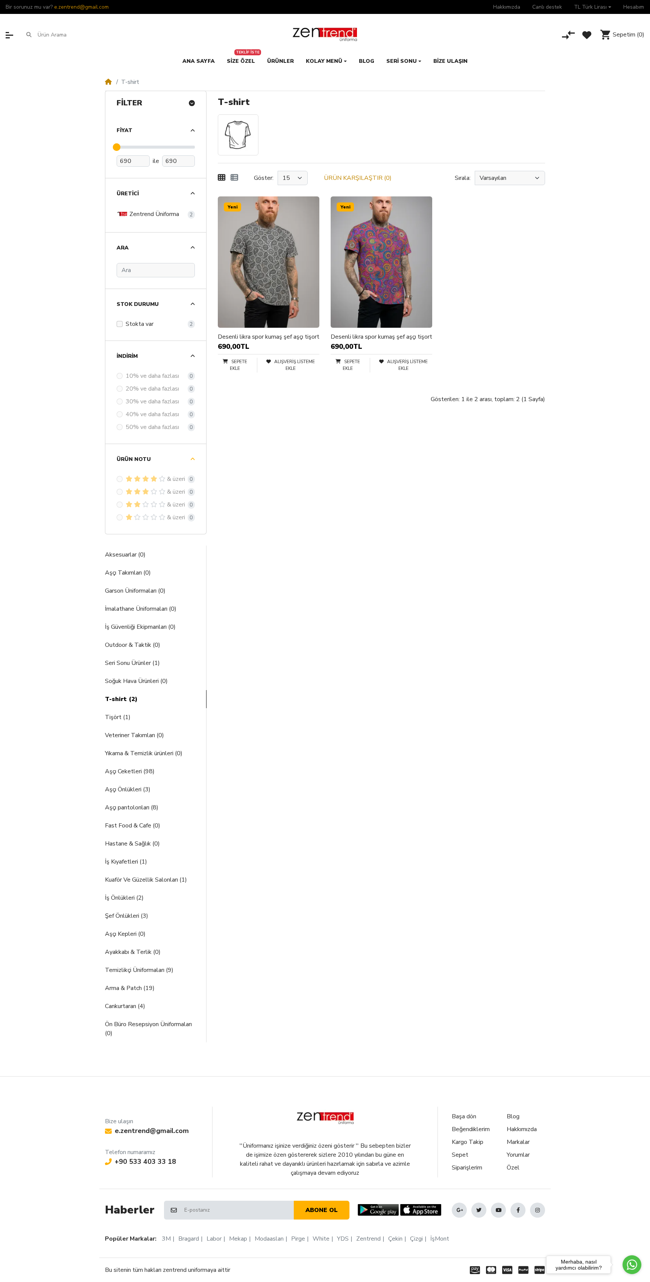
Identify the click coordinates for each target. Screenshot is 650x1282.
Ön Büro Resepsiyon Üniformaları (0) (148, 1028)
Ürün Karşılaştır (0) (358, 178)
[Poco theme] (325, 1118)
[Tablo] (221, 178)
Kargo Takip (467, 1142)
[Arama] (29, 34)
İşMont (439, 1239)
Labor (214, 1239)
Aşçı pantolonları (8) (131, 807)
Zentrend (368, 1239)
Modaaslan (269, 1239)
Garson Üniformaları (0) (135, 591)
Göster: (263, 178)
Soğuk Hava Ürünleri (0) (136, 681)
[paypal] (523, 1270)
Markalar (518, 1142)
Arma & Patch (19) (130, 988)
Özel (513, 1167)
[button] (592, 7)
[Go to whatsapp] (632, 1264)
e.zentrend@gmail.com (81, 7)
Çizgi (416, 1239)
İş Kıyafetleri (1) (126, 862)
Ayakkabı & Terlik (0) (133, 952)
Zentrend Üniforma (153, 214)
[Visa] (507, 1270)
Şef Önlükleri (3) (126, 916)
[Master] (491, 1270)
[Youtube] (498, 1210)
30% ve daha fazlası (152, 401)
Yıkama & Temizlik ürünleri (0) (143, 753)
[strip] (541, 1270)
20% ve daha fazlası (152, 389)
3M (166, 1239)
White (321, 1239)
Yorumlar (518, 1155)
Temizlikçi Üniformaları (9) (139, 970)
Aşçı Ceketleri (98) (130, 771)
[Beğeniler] (586, 35)
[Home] (108, 82)
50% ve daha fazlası (152, 427)
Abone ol (321, 1210)
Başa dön (464, 1116)
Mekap (238, 1239)
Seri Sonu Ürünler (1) (132, 663)
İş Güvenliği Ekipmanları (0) (140, 627)
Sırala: (463, 178)
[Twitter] (478, 1210)
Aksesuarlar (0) (125, 555)
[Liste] (234, 178)
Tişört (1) (118, 717)
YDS (343, 1239)
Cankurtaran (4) (125, 1006)
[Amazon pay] (473, 1270)
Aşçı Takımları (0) (128, 573)
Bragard (188, 1239)
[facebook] (517, 1210)
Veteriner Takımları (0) (134, 735)
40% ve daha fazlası (152, 414)
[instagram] (537, 1210)
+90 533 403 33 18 (145, 1161)
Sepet (460, 1155)
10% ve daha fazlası (152, 376)
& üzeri (176, 479)
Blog (513, 1116)
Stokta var (139, 324)
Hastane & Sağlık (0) (132, 843)
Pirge (298, 1239)
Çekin (395, 1239)
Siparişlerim (467, 1167)
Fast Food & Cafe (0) (132, 825)
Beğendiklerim (471, 1129)
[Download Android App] (378, 1210)
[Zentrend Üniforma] (325, 34)
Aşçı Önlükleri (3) (127, 789)
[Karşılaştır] (568, 35)
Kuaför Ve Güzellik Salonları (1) (146, 880)
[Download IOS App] (420, 1210)
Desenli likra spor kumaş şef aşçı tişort (268, 337)
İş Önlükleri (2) (124, 898)
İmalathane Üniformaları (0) (140, 609)
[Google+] (459, 1210)
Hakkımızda (522, 1129)
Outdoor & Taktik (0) (132, 645)
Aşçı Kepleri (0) (125, 934)
